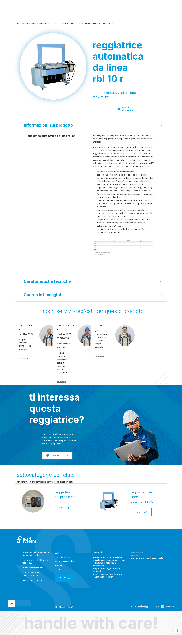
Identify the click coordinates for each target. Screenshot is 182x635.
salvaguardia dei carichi (103, 577)
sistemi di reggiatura (46, 23)
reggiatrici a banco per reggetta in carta (99, 23)
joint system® (22, 23)
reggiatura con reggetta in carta (69, 23)
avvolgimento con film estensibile (107, 574)
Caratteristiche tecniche (47, 281)
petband (63, 577)
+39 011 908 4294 (32, 575)
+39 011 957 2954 (31, 573)
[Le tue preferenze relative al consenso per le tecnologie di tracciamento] (177, 630)
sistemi (33, 23)
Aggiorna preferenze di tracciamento (147, 558)
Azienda (58, 565)
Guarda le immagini (42, 294)
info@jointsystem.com (34, 568)
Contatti (58, 569)
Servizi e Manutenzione (65, 561)
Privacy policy (137, 552)
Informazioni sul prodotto (48, 125)
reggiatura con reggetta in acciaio (107, 557)
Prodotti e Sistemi (62, 557)
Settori (57, 553)
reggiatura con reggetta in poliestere (109, 560)
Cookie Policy (137, 555)
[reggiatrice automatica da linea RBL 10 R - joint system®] (27, 540)
